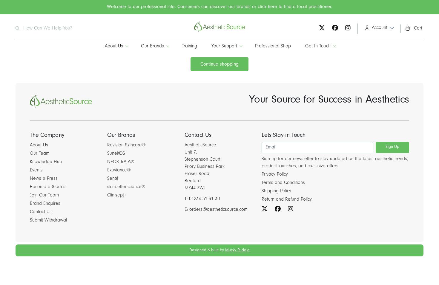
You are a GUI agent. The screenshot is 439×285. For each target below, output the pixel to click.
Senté (113, 178)
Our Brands (152, 46)
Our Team (40, 153)
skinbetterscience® (126, 187)
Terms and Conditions (283, 183)
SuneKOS (116, 153)
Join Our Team (44, 195)
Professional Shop (273, 46)
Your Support (224, 46)
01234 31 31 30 (204, 199)
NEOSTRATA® (120, 162)
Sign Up (392, 147)
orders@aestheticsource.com (218, 209)
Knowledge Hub (46, 162)
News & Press (44, 178)
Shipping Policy (276, 191)
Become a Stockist (48, 187)
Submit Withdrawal (48, 220)
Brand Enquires (45, 204)
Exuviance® (119, 170)
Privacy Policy (275, 174)
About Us (114, 46)
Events (36, 170)
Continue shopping (219, 64)
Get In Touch (318, 46)
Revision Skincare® (126, 145)
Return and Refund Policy (287, 199)
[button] (377, 28)
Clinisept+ (116, 195)
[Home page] (219, 32)
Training (189, 46)
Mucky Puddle (237, 251)
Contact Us (41, 212)
